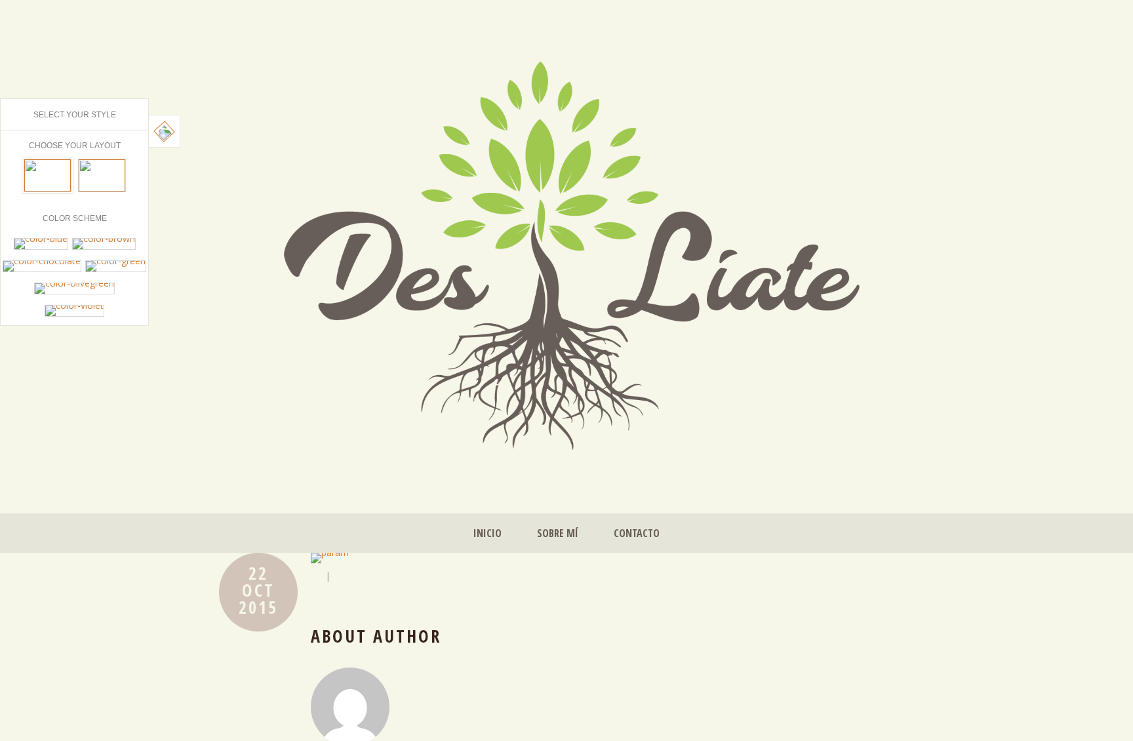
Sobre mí (557, 533)
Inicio (487, 533)
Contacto (637, 533)
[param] (612, 558)
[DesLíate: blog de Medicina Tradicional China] (566, 249)
